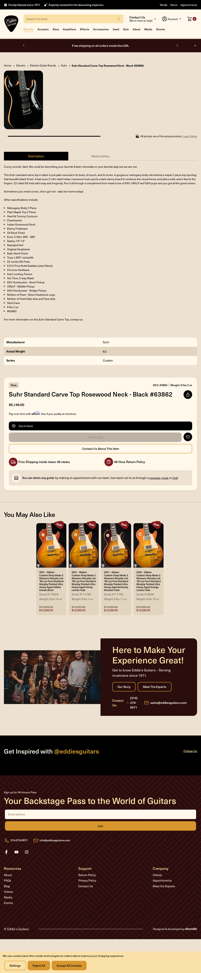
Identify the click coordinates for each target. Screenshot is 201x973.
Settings (15, 965)
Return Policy (87, 875)
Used (116, 29)
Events (160, 29)
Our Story (124, 686)
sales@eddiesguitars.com (168, 702)
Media (163, 5)
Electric (29, 29)
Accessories (101, 29)
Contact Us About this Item (100, 448)
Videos (8, 892)
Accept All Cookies (69, 965)
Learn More (190, 136)
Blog (7, 886)
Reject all (39, 965)
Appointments (188, 5)
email (165, 478)
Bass (56, 29)
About (173, 5)
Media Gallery (100, 156)
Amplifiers (69, 29)
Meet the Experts (155, 686)
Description (36, 156)
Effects (84, 29)
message (154, 478)
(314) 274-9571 (133, 702)
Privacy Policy (87, 880)
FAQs (7, 880)
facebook (6, 852)
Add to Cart (95, 437)
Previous (24, 45)
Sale (126, 29)
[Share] (188, 394)
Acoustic (43, 29)
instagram (26, 852)
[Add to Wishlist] (188, 437)
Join (100, 826)
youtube (16, 852)
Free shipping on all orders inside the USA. (100, 45)
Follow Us (190, 751)
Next (177, 45)
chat (174, 478)
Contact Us (85, 886)
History (157, 875)
